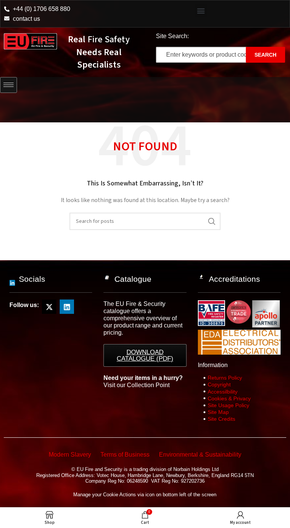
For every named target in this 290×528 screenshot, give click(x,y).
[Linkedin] (67, 307)
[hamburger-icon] (8, 85)
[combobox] (208, 55)
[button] (201, 10)
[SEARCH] (212, 221)
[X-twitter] (49, 307)
